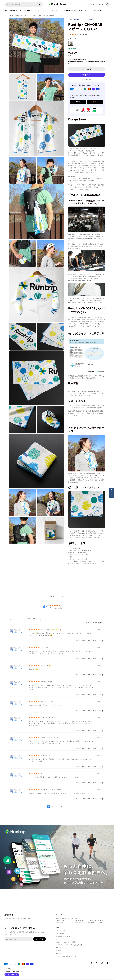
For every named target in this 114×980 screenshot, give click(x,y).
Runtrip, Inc (12, 969)
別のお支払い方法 (86, 79)
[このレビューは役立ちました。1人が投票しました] (99, 641)
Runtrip (76, 19)
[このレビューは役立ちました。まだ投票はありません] (99, 675)
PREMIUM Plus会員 (93, 61)
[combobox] (23, 4)
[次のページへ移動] (70, 806)
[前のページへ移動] (44, 806)
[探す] (40, 4)
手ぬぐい (90, 19)
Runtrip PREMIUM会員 (75, 61)
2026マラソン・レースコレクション (26, 15)
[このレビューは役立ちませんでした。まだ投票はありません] (102, 641)
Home (11, 15)
